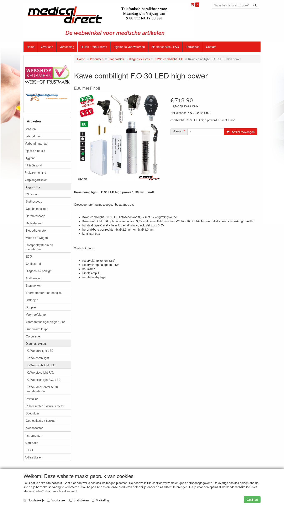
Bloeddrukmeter (36, 230)
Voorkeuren (59, 500)
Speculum (32, 413)
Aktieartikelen (33, 457)
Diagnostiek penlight (39, 271)
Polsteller (32, 399)
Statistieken (81, 500)
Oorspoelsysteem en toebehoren (39, 247)
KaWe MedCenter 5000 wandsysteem (42, 389)
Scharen (30, 129)
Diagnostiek (32, 187)
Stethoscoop (34, 201)
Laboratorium (33, 136)
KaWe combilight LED (41, 365)
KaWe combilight (38, 358)
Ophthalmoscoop (37, 209)
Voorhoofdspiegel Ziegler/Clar (45, 322)
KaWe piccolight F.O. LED (44, 380)
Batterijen (32, 300)
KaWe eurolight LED (40, 350)
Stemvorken (34, 285)
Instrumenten (33, 435)
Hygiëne (30, 158)
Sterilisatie (31, 443)
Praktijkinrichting (35, 172)
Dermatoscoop (35, 216)
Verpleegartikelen (36, 180)
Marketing (102, 500)
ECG (29, 256)
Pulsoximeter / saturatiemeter (45, 406)
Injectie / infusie (35, 151)
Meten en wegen (37, 238)
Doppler (31, 307)
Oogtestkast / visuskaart (41, 420)
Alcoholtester (34, 428)
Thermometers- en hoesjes (44, 293)
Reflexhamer (34, 223)
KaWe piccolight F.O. (40, 372)
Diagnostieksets (36, 343)
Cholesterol (33, 264)
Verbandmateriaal (36, 143)
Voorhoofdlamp (36, 314)
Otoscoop (32, 194)
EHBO (29, 450)
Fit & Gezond (33, 165)
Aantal (177, 131)
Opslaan (252, 499)
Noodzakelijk (36, 500)
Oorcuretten (34, 336)
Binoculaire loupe (37, 329)
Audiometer (33, 278)
